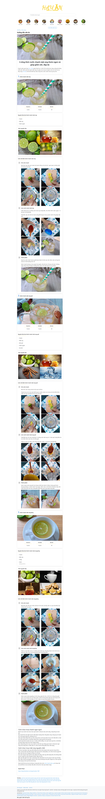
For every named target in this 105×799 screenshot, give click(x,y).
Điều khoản (25, 787)
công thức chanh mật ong (25, 779)
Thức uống (23, 30)
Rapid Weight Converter (32, 795)
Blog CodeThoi (33, 793)
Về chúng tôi (19, 787)
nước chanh (48, 782)
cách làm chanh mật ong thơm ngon (28, 778)
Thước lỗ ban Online (41, 793)
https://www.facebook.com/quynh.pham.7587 (28, 771)
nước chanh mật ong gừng (39, 782)
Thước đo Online (25, 793)
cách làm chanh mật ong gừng (25, 780)
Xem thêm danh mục (52, 27)
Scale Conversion (37, 794)
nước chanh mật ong (49, 763)
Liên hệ (30, 787)
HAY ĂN (18, 30)
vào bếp (24, 71)
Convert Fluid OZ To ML (55, 795)
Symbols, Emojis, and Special (44, 795)
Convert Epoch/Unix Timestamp (80, 793)
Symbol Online (45, 794)
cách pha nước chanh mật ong (52, 780)
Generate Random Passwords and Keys (25, 794)
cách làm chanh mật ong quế (43, 778)
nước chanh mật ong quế (29, 782)
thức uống (30, 68)
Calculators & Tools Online (54, 794)
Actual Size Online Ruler (66, 794)
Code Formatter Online (59, 793)
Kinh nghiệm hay (49, 793)
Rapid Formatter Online (76, 794)
